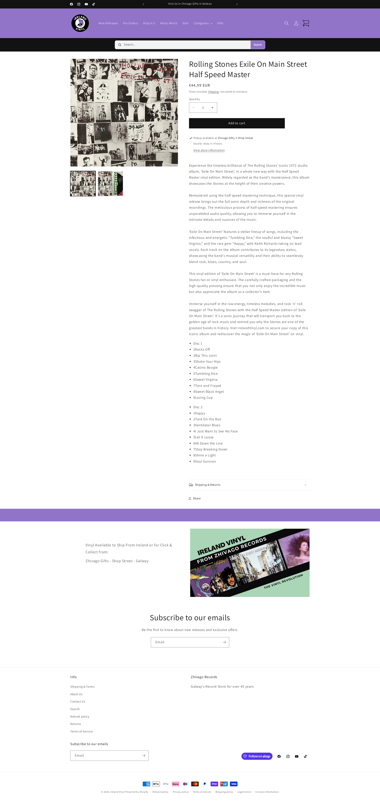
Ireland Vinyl (117, 791)
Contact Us (77, 701)
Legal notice (244, 791)
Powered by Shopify (136, 791)
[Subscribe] (224, 642)
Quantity (194, 99)
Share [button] (197, 498)
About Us (76, 694)
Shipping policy (224, 791)
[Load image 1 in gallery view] (83, 183)
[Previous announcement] (143, 4)
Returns (75, 724)
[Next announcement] (237, 4)
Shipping (213, 91)
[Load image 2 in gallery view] (110, 183)
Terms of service (202, 791)
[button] (203, 23)
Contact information (267, 791)
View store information (209, 150)
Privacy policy (181, 791)
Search (258, 44)
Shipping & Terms (82, 686)
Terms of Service (81, 731)
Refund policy (79, 716)
